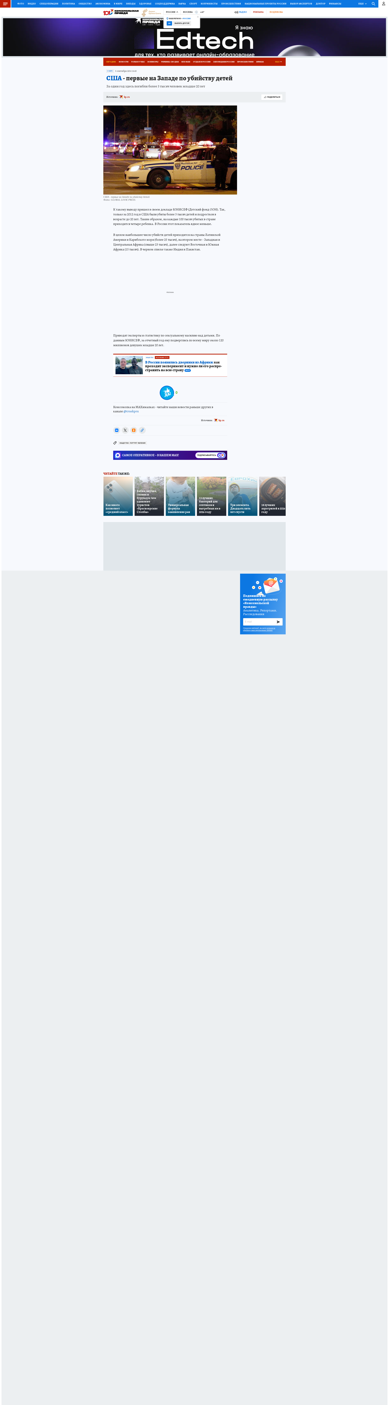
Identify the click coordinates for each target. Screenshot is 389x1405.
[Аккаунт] (383, 4)
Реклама (258, 12)
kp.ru (127, 97)
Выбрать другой (182, 23)
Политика (68, 3)
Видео (32, 3)
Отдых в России (201, 61)
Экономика (102, 3)
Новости (123, 61)
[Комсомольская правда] (121, 12)
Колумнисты (209, 3)
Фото (20, 3)
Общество (85, 3)
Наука (182, 3)
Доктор (320, 3)
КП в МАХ (185, 61)
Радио (243, 12)
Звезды (131, 3)
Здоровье (145, 3)
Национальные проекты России (265, 3)
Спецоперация (49, 3)
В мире (118, 3)
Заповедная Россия (223, 61)
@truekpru (131, 411)
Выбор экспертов (301, 3)
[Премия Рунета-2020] (150, 12)
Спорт (193, 3)
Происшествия (231, 3)
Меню (5, 4)
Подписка (276, 12)
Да (169, 23)
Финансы (335, 3)
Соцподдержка (165, 3)
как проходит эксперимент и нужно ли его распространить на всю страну (183, 366)
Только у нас (138, 61)
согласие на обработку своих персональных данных (259, 629)
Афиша (260, 61)
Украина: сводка (170, 61)
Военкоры (153, 61)
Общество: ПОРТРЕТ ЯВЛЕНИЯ (132, 443)
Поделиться (273, 97)
